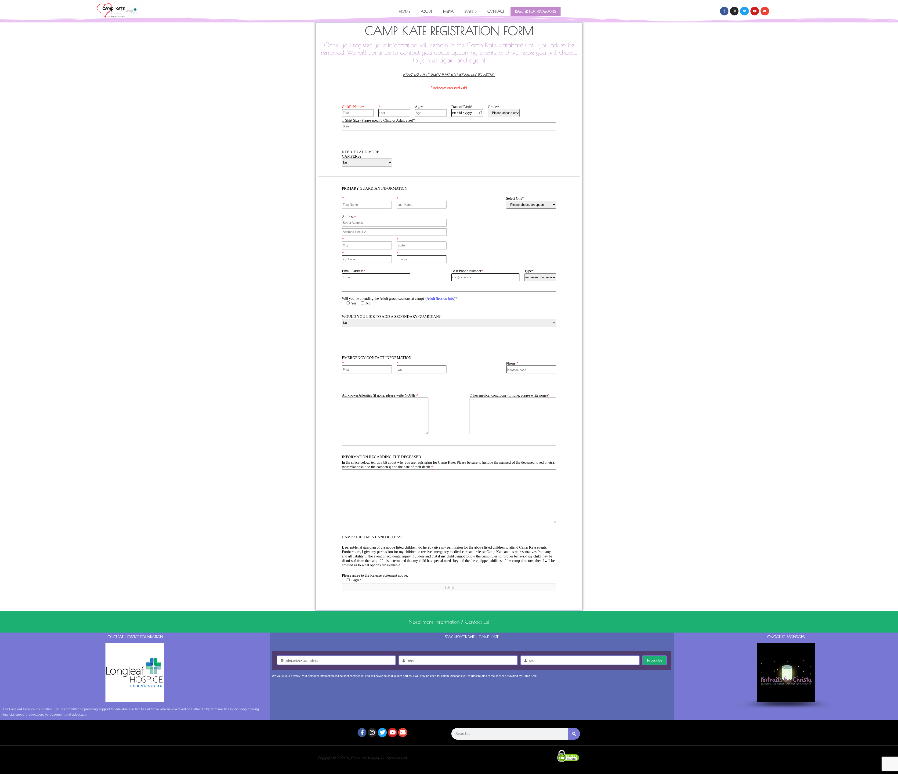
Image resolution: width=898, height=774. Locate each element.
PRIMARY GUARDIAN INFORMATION (374, 188)
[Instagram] (734, 11)
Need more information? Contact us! (449, 622)
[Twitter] (744, 11)
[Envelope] (764, 11)
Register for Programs (535, 11)
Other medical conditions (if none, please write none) (510, 395)
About (426, 11)
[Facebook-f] (724, 11)
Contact (495, 11)
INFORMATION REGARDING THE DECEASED (381, 457)
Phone (512, 363)
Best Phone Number (467, 271)
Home (404, 11)
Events (470, 11)
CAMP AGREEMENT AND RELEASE (373, 537)
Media (448, 11)
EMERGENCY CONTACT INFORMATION (377, 358)
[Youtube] (754, 11)
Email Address (353, 271)
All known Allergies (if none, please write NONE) (380, 395)
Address (349, 217)
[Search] (574, 734)
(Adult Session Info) (440, 298)
